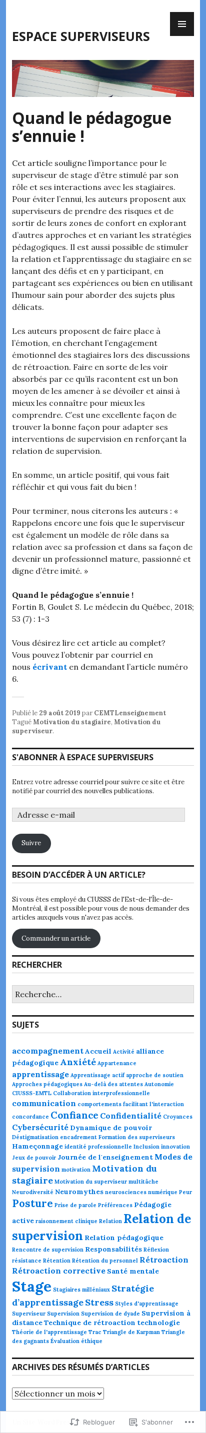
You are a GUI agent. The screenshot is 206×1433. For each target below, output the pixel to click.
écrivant (49, 667)
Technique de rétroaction (90, 1322)
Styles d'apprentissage (146, 1303)
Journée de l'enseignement (105, 1157)
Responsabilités (113, 1249)
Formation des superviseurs (136, 1137)
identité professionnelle (98, 1146)
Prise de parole (75, 1205)
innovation (175, 1146)
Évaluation (65, 1341)
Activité (123, 1051)
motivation (76, 1169)
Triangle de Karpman (131, 1332)
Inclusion (147, 1146)
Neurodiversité (33, 1192)
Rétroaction (164, 1260)
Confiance (74, 1115)
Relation (110, 1221)
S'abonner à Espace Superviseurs (83, 757)
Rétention (56, 1260)
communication (44, 1103)
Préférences (115, 1205)
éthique (91, 1341)
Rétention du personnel (105, 1260)
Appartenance (117, 1063)
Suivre (31, 843)
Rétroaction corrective (59, 1271)
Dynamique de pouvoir (111, 1127)
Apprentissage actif (97, 1075)
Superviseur (29, 1313)
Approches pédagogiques (47, 1084)
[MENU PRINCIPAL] (182, 24)
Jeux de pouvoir (34, 1157)
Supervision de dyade (110, 1313)
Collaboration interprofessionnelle (101, 1093)
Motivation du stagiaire (72, 722)
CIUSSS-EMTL (32, 1093)
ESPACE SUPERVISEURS (81, 35)
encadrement (78, 1137)
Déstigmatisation (35, 1137)
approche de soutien (155, 1075)
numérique (163, 1192)
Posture (32, 1203)
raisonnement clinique (67, 1221)
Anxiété (78, 1062)
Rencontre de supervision (48, 1249)
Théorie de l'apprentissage (49, 1332)
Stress (99, 1302)
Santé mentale (133, 1271)
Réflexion (156, 1249)
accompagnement (48, 1051)
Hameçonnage (37, 1146)
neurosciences (125, 1192)
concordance (30, 1116)
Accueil (98, 1051)
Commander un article (56, 938)
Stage (32, 1286)
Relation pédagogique (124, 1237)
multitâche (143, 1181)
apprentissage (40, 1074)
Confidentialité (131, 1116)
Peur (185, 1192)
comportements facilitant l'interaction (131, 1104)
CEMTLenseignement (130, 713)
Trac (95, 1332)
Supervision (63, 1313)
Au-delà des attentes (113, 1084)
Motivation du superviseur (90, 1181)
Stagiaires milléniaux (81, 1289)
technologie (158, 1322)
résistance (27, 1260)
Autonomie (159, 1084)
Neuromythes (79, 1191)
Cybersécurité (40, 1127)
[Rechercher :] (103, 995)
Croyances (177, 1116)
